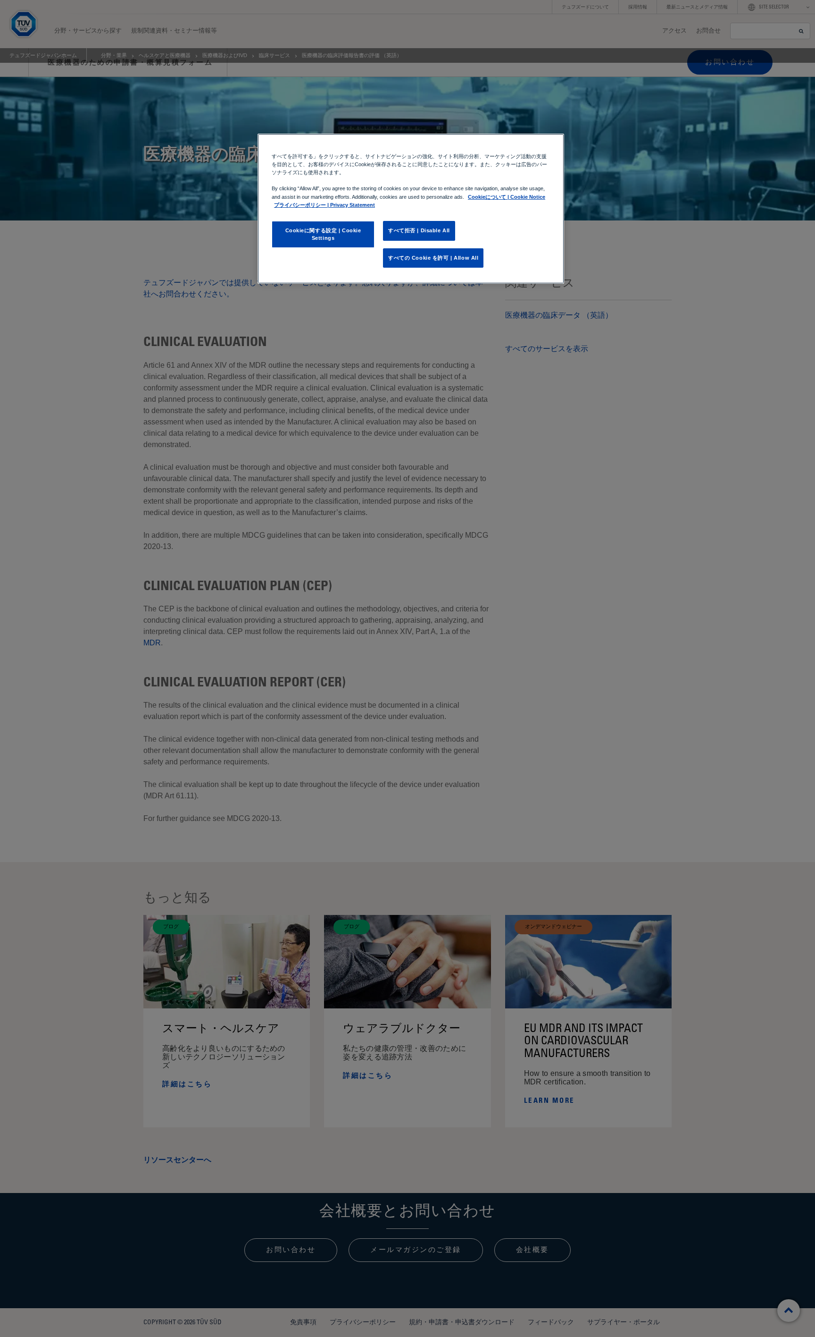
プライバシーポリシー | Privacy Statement (324, 205)
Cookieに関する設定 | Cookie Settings (323, 234)
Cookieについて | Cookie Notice (506, 197)
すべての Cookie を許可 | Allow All (433, 258)
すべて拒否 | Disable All (419, 230)
